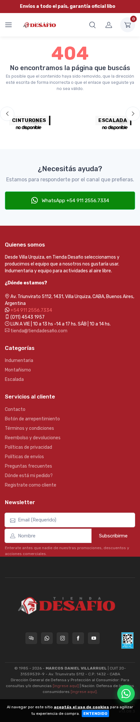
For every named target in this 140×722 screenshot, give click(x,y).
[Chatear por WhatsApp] (126, 693)
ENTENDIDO (95, 713)
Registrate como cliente (30, 485)
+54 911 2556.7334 (31, 310)
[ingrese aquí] (66, 686)
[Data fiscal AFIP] (127, 640)
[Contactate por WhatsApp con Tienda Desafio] (47, 638)
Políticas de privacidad (28, 447)
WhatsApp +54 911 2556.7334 (74, 200)
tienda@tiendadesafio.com (38, 331)
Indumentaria (19, 360)
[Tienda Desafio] (40, 24)
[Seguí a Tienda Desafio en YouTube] (94, 638)
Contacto (15, 409)
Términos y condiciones (29, 428)
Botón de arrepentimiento (32, 419)
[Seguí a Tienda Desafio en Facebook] (78, 638)
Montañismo (18, 370)
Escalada (14, 379)
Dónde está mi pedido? (29, 475)
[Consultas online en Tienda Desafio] (31, 638)
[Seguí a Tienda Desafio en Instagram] (62, 638)
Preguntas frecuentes (28, 466)
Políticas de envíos (24, 456)
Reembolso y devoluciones (33, 438)
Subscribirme (113, 536)
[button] (92, 24)
